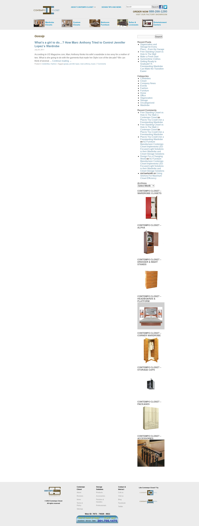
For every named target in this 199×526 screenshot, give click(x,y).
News (79, 499)
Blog (120, 499)
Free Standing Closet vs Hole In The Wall (151, 53)
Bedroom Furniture (105, 23)
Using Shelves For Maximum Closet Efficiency (151, 175)
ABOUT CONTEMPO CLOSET (82, 7)
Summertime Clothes (150, 59)
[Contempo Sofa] (151, 505)
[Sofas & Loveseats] (122, 23)
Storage (144, 100)
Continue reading (62, 61)
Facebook (121, 503)
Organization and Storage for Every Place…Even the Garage (152, 46)
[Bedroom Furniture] (94, 23)
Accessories (100, 496)
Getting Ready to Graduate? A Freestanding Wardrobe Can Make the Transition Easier (152, 66)
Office (143, 95)
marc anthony (85, 64)
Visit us (120, 496)
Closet (143, 81)
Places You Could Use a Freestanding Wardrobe (152, 121)
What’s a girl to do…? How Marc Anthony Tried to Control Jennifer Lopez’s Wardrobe (80, 44)
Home (143, 93)
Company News (148, 83)
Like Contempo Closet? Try (148, 487)
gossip (66, 64)
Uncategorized (147, 103)
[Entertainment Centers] (147, 23)
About (79, 492)
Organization (146, 98)
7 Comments (101, 64)
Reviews (80, 496)
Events (143, 86)
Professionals (101, 505)
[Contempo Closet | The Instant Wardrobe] (47, 6)
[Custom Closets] (67, 23)
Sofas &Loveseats (133, 23)
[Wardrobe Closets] (39, 23)
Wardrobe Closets (49, 23)
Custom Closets (76, 23)
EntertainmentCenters (160, 23)
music (93, 64)
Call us (120, 492)
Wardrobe (145, 105)
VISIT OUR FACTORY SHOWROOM (151, 14)
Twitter (120, 506)
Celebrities (46, 64)
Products (99, 492)
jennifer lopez (74, 64)
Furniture (144, 90)
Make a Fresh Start (149, 56)
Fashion (54, 64)
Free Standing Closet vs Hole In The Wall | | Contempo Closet (151, 115)
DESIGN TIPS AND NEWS (111, 7)
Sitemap (80, 509)
